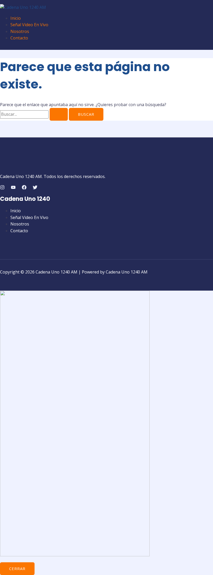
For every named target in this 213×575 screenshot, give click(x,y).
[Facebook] (24, 188)
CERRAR (17, 568)
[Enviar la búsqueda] (59, 114)
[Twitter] (35, 188)
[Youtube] (13, 188)
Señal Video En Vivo (29, 25)
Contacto (19, 38)
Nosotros (19, 31)
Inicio (15, 18)
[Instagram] (2, 188)
